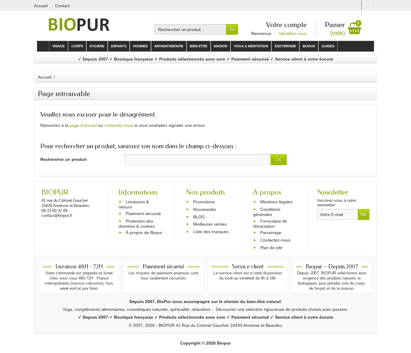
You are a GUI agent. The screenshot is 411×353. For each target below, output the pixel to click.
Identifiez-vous (293, 33)
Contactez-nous (275, 240)
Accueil (44, 77)
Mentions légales (276, 201)
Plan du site (271, 247)
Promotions (204, 201)
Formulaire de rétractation (270, 224)
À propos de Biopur (144, 232)
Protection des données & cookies (137, 224)
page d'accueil (83, 125)
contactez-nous (118, 125)
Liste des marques (210, 231)
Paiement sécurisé (143, 213)
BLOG (199, 216)
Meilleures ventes (210, 224)
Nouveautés (204, 209)
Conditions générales (266, 212)
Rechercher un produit (63, 159)
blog (369, 5)
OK (232, 29)
